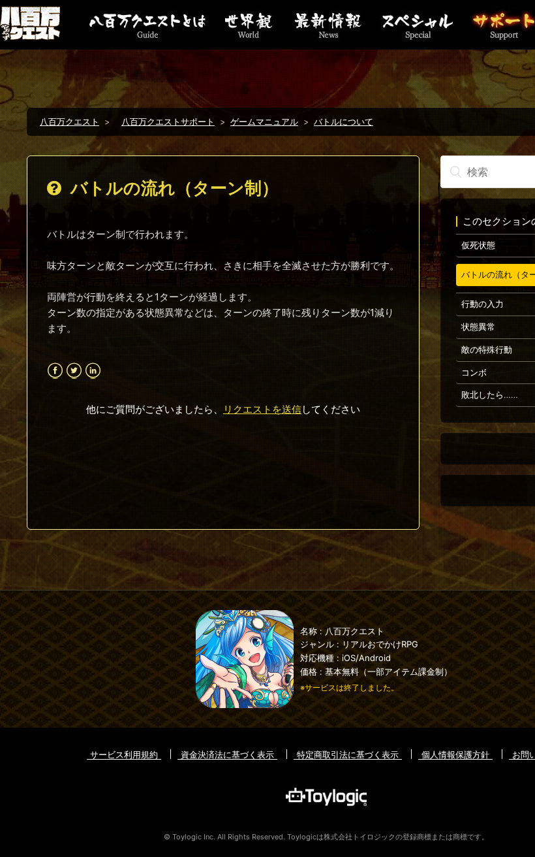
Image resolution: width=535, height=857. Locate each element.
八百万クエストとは (147, 25)
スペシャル (416, 25)
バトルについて (343, 121)
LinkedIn (93, 371)
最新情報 (325, 25)
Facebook (55, 371)
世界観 (248, 25)
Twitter (74, 371)
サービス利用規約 (124, 754)
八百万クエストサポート (168, 121)
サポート (503, 25)
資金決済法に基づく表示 (227, 754)
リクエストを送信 (262, 409)
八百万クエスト (69, 121)
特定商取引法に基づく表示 (348, 754)
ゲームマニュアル (264, 121)
